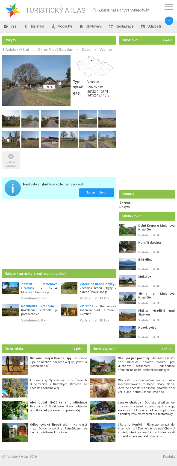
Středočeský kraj (15, 49)
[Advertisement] (59, 234)
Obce (86, 49)
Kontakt (169, 456)
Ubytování (90, 26)
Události (151, 26)
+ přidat (79, 349)
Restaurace (121, 26)
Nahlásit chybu (96, 192)
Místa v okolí (132, 216)
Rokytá (124, 207)
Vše (10, 26)
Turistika (34, 26)
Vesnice (106, 49)
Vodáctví (61, 26)
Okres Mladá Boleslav (55, 49)
